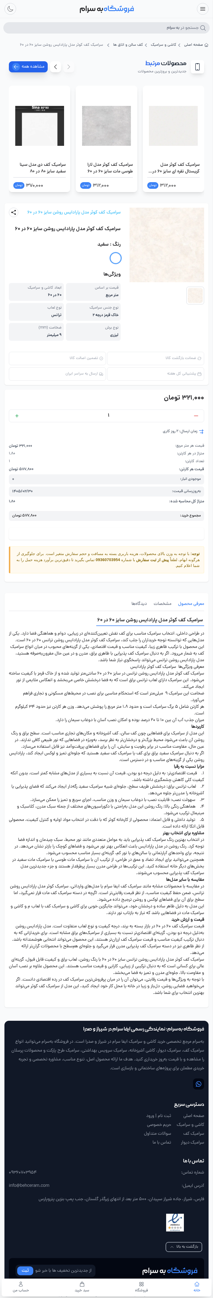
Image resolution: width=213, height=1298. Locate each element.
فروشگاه (141, 1291)
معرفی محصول (191, 604)
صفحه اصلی (193, 45)
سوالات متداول (157, 1134)
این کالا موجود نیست (106, 533)
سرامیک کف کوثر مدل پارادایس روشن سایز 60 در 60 (74, 212)
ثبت (25, 1271)
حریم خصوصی (159, 1125)
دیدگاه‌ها (139, 604)
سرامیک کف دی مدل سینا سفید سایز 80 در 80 (43, 168)
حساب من (21, 1291)
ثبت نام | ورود (158, 1116)
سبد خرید (82, 1291)
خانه (197, 1291)
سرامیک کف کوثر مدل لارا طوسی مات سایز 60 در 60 (110, 168)
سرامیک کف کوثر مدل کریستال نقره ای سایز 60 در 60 (176, 168)
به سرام (169, 1271)
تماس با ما (162, 1142)
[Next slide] (55, 66)
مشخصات (162, 604)
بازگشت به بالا (187, 1247)
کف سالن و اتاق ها (128, 45)
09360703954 (108, 560)
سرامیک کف (193, 1134)
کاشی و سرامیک (163, 45)
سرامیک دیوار (192, 1142)
